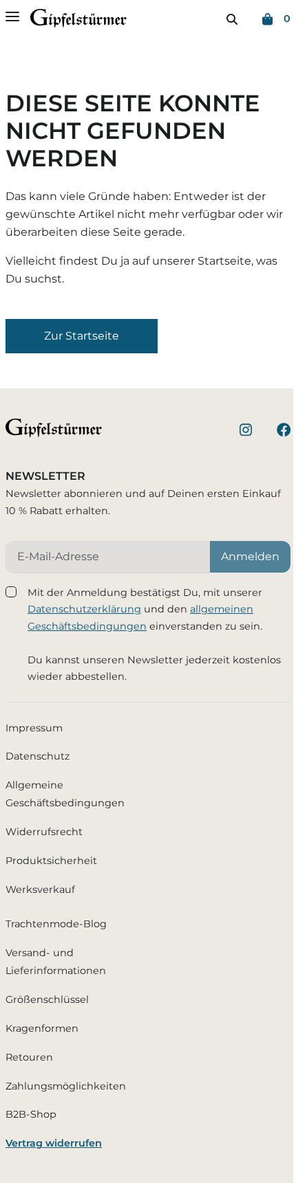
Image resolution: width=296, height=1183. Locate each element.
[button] (82, 336)
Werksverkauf (40, 889)
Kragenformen (42, 1028)
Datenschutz (38, 756)
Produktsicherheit (51, 860)
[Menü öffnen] (12, 16)
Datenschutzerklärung (84, 609)
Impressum (34, 728)
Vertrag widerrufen (54, 1143)
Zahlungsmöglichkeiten (66, 1086)
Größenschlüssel (47, 999)
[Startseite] (78, 21)
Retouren (29, 1057)
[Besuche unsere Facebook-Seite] (283, 432)
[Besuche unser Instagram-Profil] (246, 432)
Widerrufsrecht (44, 832)
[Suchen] (231, 19)
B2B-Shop (31, 1114)
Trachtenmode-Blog (56, 924)
